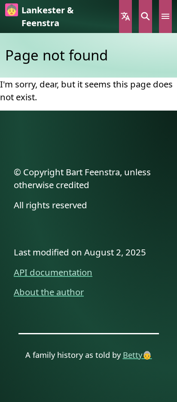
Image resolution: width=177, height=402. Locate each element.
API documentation (53, 272)
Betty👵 (137, 354)
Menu (165, 16)
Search (145, 16)
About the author (49, 292)
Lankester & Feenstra (47, 16)
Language (125, 16)
